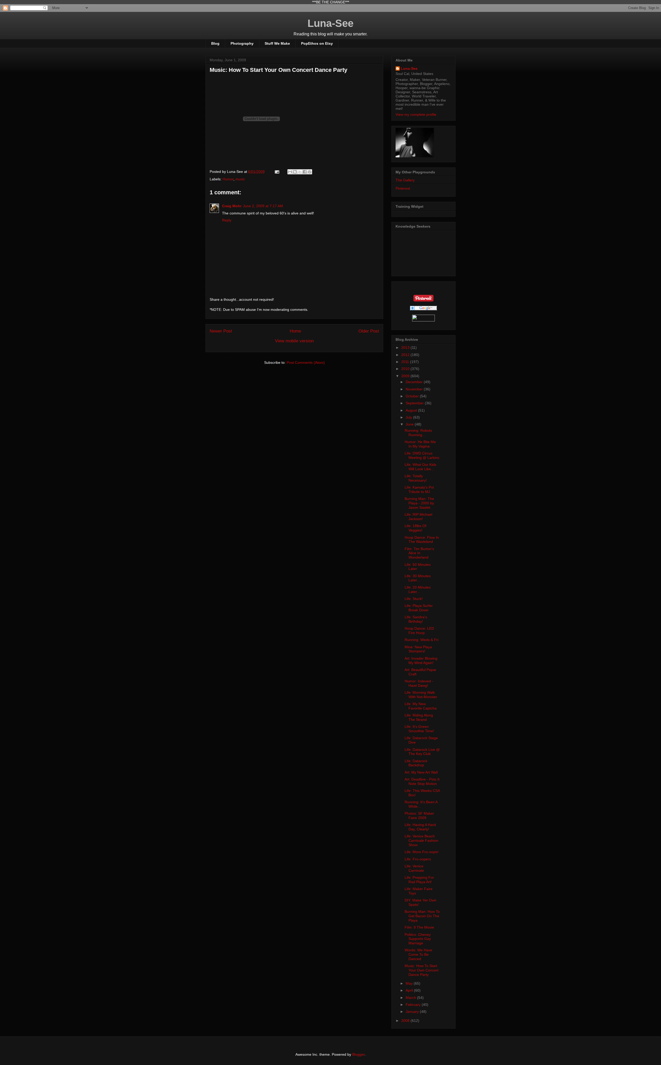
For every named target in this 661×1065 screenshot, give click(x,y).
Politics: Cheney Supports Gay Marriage (418, 938)
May (410, 983)
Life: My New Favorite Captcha (421, 706)
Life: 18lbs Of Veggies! (415, 528)
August (412, 410)
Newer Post (221, 331)
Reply (226, 220)
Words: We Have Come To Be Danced (418, 954)
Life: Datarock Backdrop (416, 763)
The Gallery (405, 180)
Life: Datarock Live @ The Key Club (422, 751)
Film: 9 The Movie (419, 927)
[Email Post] (276, 171)
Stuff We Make (277, 43)
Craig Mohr (231, 206)
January (413, 1011)
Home (295, 331)
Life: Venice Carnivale (414, 868)
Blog (215, 43)
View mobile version (294, 340)
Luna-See (330, 23)
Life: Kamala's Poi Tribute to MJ (419, 489)
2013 (406, 347)
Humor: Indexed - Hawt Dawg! (419, 683)
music (240, 179)
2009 (406, 376)
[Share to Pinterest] (309, 171)
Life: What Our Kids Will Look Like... (420, 466)
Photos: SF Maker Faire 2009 (419, 815)
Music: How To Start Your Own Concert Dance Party (421, 970)
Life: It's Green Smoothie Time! (419, 728)
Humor (228, 179)
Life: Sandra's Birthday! (416, 619)
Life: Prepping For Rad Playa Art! (419, 879)
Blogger (358, 1054)
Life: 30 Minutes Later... (418, 578)
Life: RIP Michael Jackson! (418, 516)
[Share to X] (299, 171)
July (409, 417)
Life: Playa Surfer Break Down (419, 608)
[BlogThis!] (294, 171)
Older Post (368, 331)
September (415, 403)
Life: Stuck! (414, 599)
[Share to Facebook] (304, 171)
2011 (405, 362)
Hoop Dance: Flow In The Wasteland (422, 539)
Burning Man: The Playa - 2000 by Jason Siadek (419, 503)
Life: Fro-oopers (418, 859)
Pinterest (403, 188)
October (413, 396)
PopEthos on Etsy (317, 43)
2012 (406, 355)
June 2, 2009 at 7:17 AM (263, 206)
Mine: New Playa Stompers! (418, 649)
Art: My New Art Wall (421, 772)
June (410, 424)
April (410, 990)
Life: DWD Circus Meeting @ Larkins (422, 455)
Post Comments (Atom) (306, 362)
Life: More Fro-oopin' (422, 852)
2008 (406, 1020)
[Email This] (290, 171)
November (415, 389)
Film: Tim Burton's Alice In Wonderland (419, 553)
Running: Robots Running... (418, 432)
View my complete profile (416, 114)
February (414, 1004)
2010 (406, 369)
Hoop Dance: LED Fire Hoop (419, 630)
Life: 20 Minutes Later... (418, 589)
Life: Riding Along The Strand (419, 717)
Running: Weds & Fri (421, 640)
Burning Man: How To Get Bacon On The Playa (422, 915)
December (415, 382)
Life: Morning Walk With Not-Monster (421, 694)
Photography (242, 43)
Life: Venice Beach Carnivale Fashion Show (421, 840)
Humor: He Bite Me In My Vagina (420, 444)
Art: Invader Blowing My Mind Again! (421, 660)
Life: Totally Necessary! (416, 478)
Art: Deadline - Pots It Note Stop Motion (422, 781)
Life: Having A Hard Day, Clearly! (420, 827)
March (411, 997)
